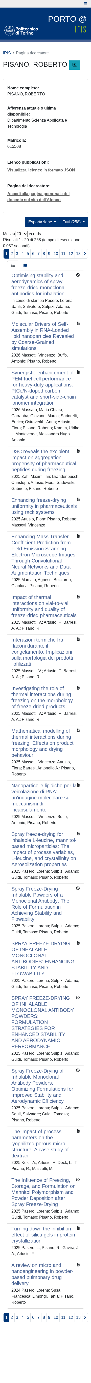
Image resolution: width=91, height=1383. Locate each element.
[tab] (13, 266)
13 (78, 254)
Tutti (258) (72, 222)
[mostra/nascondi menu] (85, 3)
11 (63, 254)
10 (56, 254)
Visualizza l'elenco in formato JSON (41, 170)
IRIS (7, 53)
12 (71, 254)
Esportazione (40, 222)
